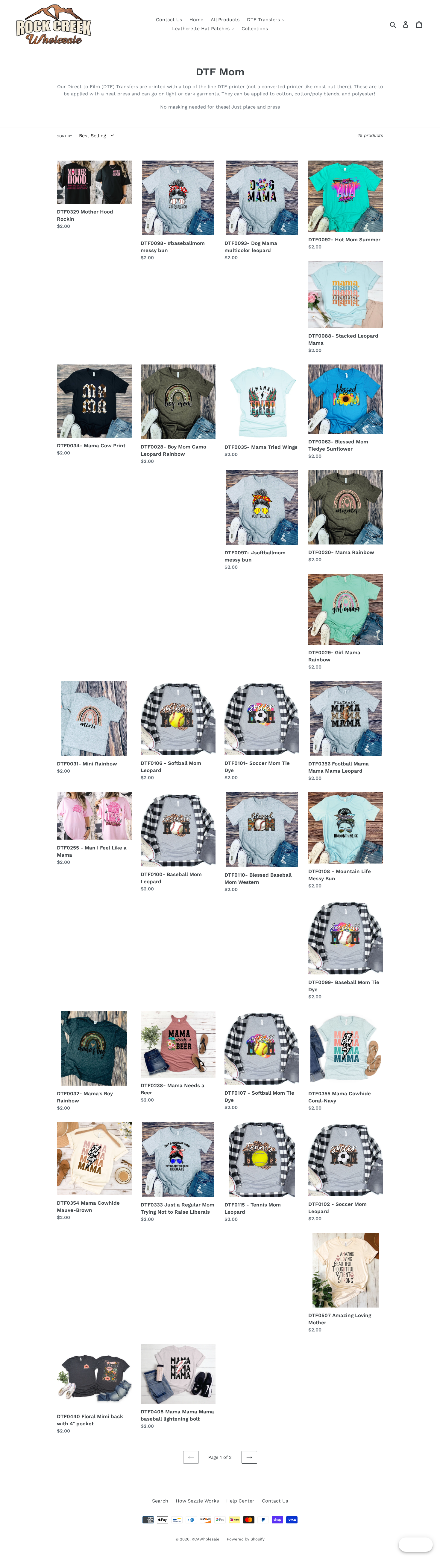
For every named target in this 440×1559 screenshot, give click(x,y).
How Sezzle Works (197, 1501)
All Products (225, 19)
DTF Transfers (264, 19)
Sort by (64, 136)
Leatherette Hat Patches (201, 28)
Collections (255, 28)
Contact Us (169, 19)
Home (196, 19)
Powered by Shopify (246, 1539)
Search (160, 1501)
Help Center (240, 1501)
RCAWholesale (205, 1539)
